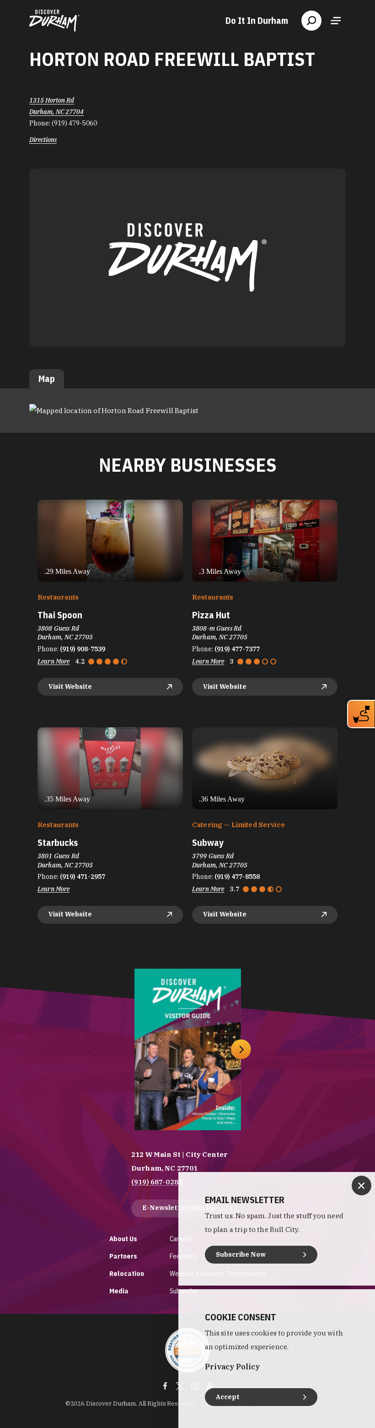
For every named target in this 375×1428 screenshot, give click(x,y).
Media (119, 1290)
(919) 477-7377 (237, 649)
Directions (43, 140)
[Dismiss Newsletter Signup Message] (361, 1185)
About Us (123, 1238)
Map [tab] (46, 378)
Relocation (126, 1273)
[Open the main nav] (336, 21)
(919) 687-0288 (156, 1181)
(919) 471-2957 (82, 876)
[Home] (54, 21)
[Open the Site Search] (311, 21)
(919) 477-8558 (237, 876)
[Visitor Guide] (187, 1049)
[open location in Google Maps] (113, 410)
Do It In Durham (256, 20)
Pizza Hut (211, 615)
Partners (123, 1256)
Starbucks (58, 842)
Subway (208, 842)
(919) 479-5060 (74, 123)
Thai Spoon (60, 615)
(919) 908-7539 (82, 649)
